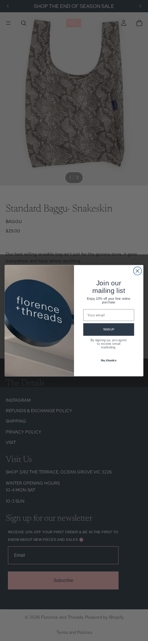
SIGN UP (109, 329)
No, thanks (109, 359)
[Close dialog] (137, 271)
